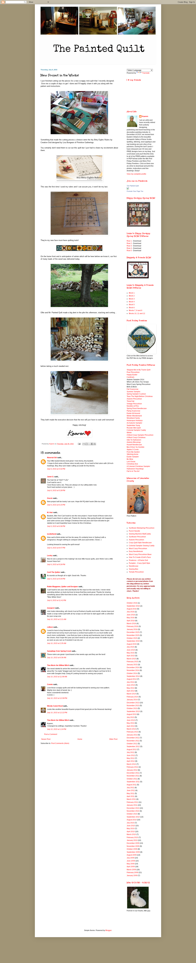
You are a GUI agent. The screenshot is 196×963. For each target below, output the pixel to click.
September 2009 (133, 852)
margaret (51, 608)
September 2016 (133, 606)
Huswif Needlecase (134, 445)
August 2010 (132, 820)
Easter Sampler (133, 457)
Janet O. (50, 477)
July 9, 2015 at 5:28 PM (56, 490)
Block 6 (132, 308)
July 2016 (130, 612)
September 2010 (133, 817)
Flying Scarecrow (133, 411)
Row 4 (129, 248)
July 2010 (130, 823)
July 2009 (130, 858)
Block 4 (132, 302)
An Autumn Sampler (134, 423)
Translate (146, 73)
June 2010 (131, 826)
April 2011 (131, 796)
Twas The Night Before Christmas (140, 396)
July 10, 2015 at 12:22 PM (57, 713)
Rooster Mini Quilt (134, 428)
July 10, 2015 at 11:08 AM (57, 677)
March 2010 (131, 834)
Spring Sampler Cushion (136, 394)
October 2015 (132, 638)
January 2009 (132, 876)
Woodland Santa (133, 418)
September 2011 (133, 782)
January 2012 (132, 770)
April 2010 (131, 832)
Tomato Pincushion (136, 572)
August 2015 (132, 644)
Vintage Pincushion (134, 404)
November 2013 (133, 706)
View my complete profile (136, 174)
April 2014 (131, 691)
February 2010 (132, 837)
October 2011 (132, 779)
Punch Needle (134, 531)
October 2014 (132, 673)
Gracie (50, 498)
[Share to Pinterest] (94, 443)
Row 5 (129, 251)
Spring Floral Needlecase (137, 408)
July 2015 (130, 647)
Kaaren (145, 116)
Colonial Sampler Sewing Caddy (141, 546)
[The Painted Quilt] (128, 189)
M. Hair (50, 512)
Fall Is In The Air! (133, 471)
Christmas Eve (132, 464)
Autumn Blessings (134, 442)
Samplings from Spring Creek (59, 651)
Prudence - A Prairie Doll (138, 560)
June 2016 (131, 615)
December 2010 (133, 808)
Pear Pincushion (133, 372)
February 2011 (132, 802)
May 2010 (130, 829)
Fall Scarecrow (132, 389)
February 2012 (132, 767)
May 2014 (130, 688)
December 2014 (133, 667)
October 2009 (132, 849)
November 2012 (133, 741)
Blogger (108, 930)
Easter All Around (133, 413)
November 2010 (133, 811)
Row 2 (129, 243)
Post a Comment (50, 734)
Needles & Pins (133, 406)
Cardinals (130, 377)
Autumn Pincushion (134, 399)
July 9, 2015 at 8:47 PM (56, 548)
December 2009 (133, 843)
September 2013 (133, 711)
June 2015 (131, 650)
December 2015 (133, 632)
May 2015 (130, 653)
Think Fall (130, 401)
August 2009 (132, 855)
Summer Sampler (133, 392)
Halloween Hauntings (135, 469)
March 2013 (131, 729)
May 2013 (130, 723)
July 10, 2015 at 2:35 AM (56, 643)
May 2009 (130, 864)
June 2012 (131, 755)
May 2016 (130, 618)
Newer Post (45, 739)
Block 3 (132, 299)
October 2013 (132, 708)
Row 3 (129, 246)
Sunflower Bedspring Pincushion (141, 528)
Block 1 (132, 293)
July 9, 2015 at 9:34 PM (56, 579)
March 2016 (131, 624)
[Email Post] (79, 444)
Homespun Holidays (135, 421)
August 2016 (132, 609)
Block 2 (132, 296)
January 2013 (132, 735)
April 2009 (131, 867)
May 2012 (130, 758)
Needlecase (133, 566)
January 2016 (132, 629)
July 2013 (130, 717)
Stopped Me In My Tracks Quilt (138, 370)
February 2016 (132, 626)
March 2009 (131, 870)
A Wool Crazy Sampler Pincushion (140, 435)
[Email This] (83, 443)
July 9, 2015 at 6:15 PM (56, 505)
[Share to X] (89, 443)
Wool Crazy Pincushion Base (140, 554)
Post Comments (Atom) (60, 743)
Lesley (50, 556)
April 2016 (131, 621)
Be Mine (130, 459)
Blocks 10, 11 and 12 (137, 313)
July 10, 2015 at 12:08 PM (57, 698)
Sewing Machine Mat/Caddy (140, 534)
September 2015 (133, 641)
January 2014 (132, 700)
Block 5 (132, 305)
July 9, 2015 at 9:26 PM (56, 564)
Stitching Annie (132, 454)
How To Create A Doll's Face (140, 557)
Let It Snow (131, 462)
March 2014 (131, 694)
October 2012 (132, 744)
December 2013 (133, 703)
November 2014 (133, 670)
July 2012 (130, 752)
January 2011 (132, 805)
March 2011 (131, 799)
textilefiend (51, 534)
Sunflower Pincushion (137, 537)
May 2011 (130, 793)
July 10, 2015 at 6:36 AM (56, 658)
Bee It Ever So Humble (135, 447)
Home (79, 739)
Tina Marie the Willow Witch (58, 665)
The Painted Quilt (133, 186)
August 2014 (132, 679)
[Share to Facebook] (92, 443)
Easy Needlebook (136, 551)
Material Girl (52, 458)
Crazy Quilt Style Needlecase (140, 543)
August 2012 (132, 750)
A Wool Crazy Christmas (136, 437)
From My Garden (133, 452)
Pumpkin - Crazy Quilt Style (139, 563)
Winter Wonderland (134, 416)
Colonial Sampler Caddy (136, 430)
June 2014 (131, 685)
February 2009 (132, 872)
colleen (50, 627)
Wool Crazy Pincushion (138, 549)
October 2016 (132, 603)
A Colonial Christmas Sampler (138, 466)
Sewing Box (133, 569)
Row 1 (129, 241)
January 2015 (132, 665)
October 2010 (132, 814)
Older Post (113, 739)
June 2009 (131, 861)
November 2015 (133, 635)
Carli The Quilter (53, 572)
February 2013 (132, 732)
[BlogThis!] (86, 443)
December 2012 (133, 738)
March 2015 (131, 659)
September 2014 (133, 676)
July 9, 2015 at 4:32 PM (56, 469)
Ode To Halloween (134, 440)
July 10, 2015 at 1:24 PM (56, 729)
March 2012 (131, 764)
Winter (129, 433)
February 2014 (132, 697)
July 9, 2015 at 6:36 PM (56, 526)
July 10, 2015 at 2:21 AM (56, 619)
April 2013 (131, 726)
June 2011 (131, 790)
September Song (133, 425)
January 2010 (132, 840)
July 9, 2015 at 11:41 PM (56, 600)
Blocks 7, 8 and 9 (135, 310)
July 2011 (130, 788)
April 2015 (131, 656)
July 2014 (130, 682)
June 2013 (131, 720)
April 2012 (131, 761)
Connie (50, 684)
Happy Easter (132, 375)
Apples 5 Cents (133, 450)
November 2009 (133, 846)
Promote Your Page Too (135, 191)
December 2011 (133, 773)
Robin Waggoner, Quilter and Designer (62, 587)
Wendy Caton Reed (55, 706)
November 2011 (133, 776)
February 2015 (132, 662)
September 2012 (133, 746)
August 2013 (132, 714)
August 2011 (131, 785)
